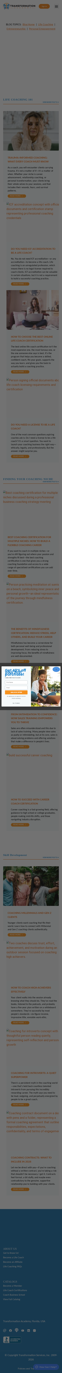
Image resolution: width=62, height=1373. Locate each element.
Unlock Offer (16, 692)
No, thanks (16, 703)
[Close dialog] (56, 669)
